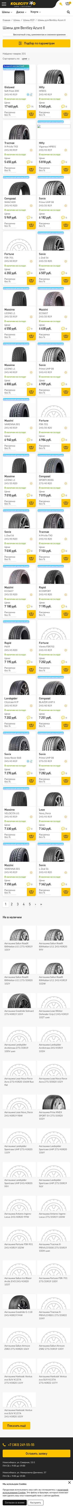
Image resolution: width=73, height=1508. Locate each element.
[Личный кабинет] (60, 3)
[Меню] (4, 4)
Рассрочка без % (9, 113)
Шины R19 (29, 20)
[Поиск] (68, 12)
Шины (16, 20)
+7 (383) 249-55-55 (20, 1445)
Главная (6, 20)
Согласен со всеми (14, 1502)
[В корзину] (31, 114)
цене (24, 59)
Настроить (35, 1502)
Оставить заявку (36, 1453)
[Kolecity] (23, 3)
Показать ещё (16, 1425)
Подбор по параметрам (39, 43)
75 (32, 107)
